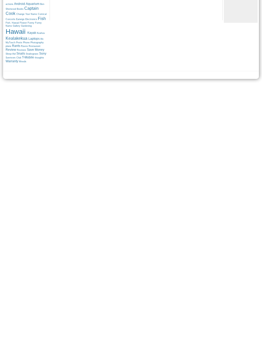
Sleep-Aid (11, 54)
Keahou (41, 33)
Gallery (16, 26)
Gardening (26, 26)
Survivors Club (13, 57)
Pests (19, 42)
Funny (31, 23)
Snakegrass (32, 54)
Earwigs (20, 19)
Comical (42, 14)
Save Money (35, 50)
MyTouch (10, 42)
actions (9, 4)
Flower (23, 23)
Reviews (21, 50)
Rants (16, 46)
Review (11, 50)
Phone (26, 42)
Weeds (22, 61)
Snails (20, 53)
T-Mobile (28, 57)
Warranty (12, 61)
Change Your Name (26, 14)
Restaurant (34, 46)
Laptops (34, 38)
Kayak (31, 33)
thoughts (39, 57)
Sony (42, 53)
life (41, 39)
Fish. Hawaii (12, 23)
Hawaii (16, 31)
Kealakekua (16, 38)
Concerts (10, 19)
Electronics (31, 19)
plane (8, 46)
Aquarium (32, 4)
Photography (37, 42)
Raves (24, 46)
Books (20, 9)
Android (19, 4)
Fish (42, 18)
